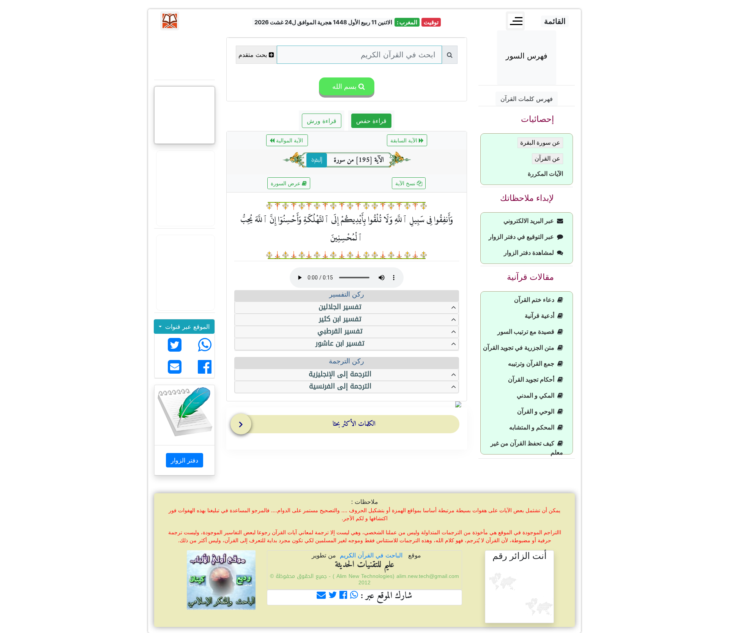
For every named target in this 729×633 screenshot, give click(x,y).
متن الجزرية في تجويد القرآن (520, 347)
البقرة (316, 160)
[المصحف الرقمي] (184, 55)
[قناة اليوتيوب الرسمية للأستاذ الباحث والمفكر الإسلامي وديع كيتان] (184, 188)
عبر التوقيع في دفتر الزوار (523, 237)
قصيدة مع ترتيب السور (527, 331)
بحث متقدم (252, 54)
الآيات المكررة (545, 173)
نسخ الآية (406, 183)
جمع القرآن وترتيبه (532, 363)
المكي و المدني (537, 395)
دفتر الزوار (184, 460)
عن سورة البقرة (540, 142)
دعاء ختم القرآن (535, 300)
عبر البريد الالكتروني (530, 221)
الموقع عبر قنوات (186, 326)
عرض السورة (286, 183)
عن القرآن (547, 158)
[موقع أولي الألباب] (184, 273)
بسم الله (343, 86)
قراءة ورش (321, 121)
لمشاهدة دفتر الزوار (530, 252)
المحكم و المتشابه (533, 427)
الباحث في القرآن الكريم (371, 555)
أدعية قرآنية (541, 316)
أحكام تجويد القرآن (532, 379)
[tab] (348, 425)
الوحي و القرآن (537, 411)
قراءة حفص (371, 121)
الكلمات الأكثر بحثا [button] (354, 424)
